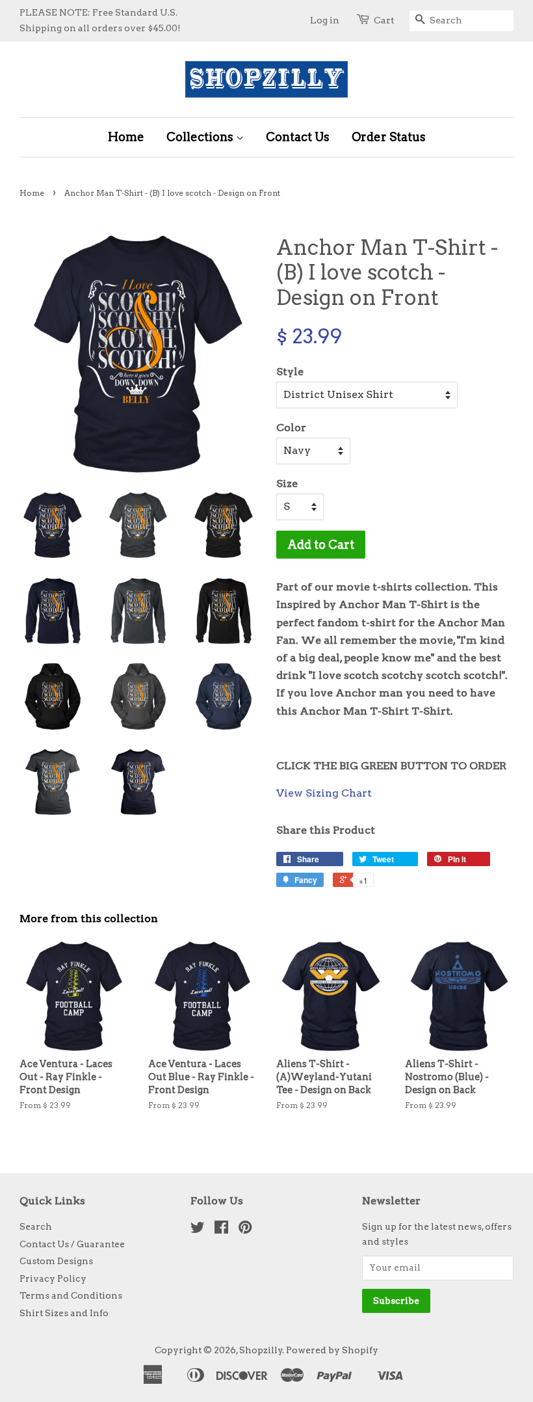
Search (36, 1226)
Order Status (389, 137)
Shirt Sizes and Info (64, 1313)
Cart (384, 20)
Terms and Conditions (71, 1295)
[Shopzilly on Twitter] (197, 1229)
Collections (201, 137)
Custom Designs (56, 1261)
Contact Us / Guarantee (72, 1244)
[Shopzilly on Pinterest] (245, 1229)
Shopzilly (261, 1350)
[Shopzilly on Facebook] (221, 1229)
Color (291, 427)
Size (287, 483)
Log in (324, 20)
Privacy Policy (53, 1278)
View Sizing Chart (324, 793)
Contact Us (298, 137)
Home (126, 137)
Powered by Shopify (332, 1350)
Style (290, 371)
